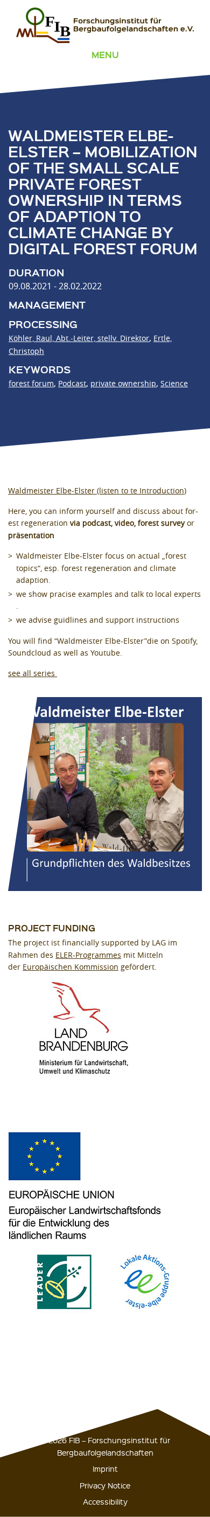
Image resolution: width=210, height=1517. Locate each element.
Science (174, 383)
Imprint (105, 1468)
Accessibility (105, 1501)
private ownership (123, 383)
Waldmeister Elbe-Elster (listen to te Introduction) (97, 490)
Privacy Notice (105, 1485)
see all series (32, 673)
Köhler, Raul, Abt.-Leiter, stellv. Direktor (79, 338)
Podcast (72, 383)
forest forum (31, 383)
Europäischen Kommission (70, 967)
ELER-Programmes (88, 955)
